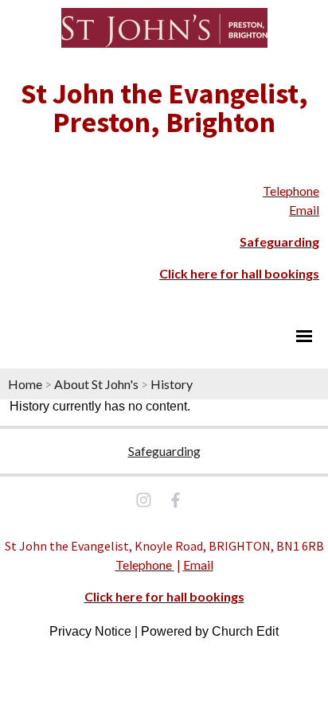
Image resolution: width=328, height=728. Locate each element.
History (171, 383)
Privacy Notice (90, 631)
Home (25, 383)
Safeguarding (164, 450)
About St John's (96, 383)
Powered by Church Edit (210, 631)
